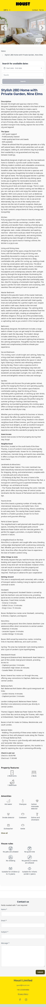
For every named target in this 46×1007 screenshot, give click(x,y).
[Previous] (4, 28)
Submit (40, 972)
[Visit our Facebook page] (20, 999)
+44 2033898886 (23, 990)
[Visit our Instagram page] (26, 999)
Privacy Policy (23, 994)
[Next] (42, 28)
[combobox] (16, 10)
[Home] (23, 4)
